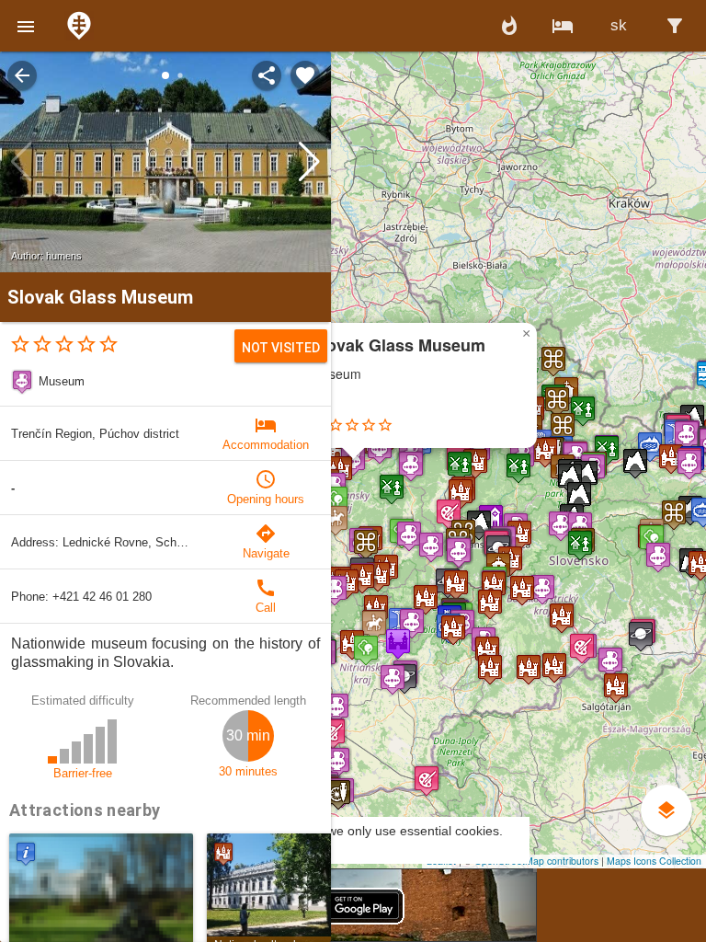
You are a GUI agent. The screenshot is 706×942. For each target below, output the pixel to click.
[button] (26, 26)
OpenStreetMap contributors (536, 860)
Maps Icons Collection (654, 860)
